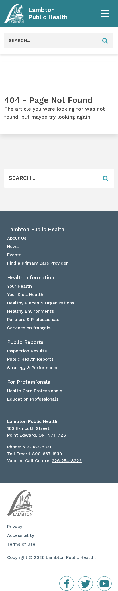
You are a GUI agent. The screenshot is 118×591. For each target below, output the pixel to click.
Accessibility (20, 535)
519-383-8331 (37, 447)
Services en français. (29, 327)
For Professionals (28, 382)
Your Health (19, 286)
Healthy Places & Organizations (40, 303)
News (13, 246)
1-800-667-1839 (45, 453)
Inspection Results (27, 351)
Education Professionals (32, 399)
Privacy (14, 526)
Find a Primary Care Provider (37, 263)
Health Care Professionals (34, 390)
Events (14, 254)
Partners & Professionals (33, 319)
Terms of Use (21, 544)
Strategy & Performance (33, 367)
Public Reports (25, 342)
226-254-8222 (67, 460)
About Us (16, 238)
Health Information (30, 277)
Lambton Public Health (48, 14)
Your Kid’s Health (25, 294)
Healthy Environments (30, 311)
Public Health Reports (30, 359)
